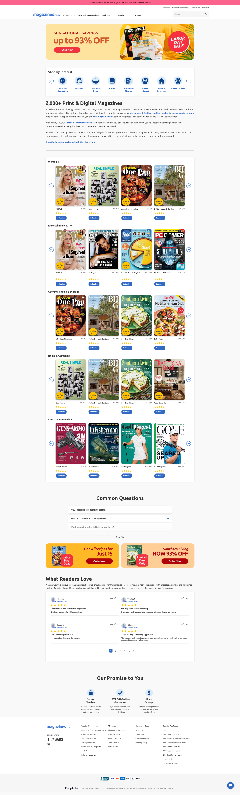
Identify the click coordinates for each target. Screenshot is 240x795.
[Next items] (189, 81)
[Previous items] (51, 81)
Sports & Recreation (60, 419)
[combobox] (191, 14)
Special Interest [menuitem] (125, 15)
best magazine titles (103, 116)
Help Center (140, 730)
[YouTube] (57, 739)
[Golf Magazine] (169, 443)
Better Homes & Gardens (164, 209)
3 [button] (120, 651)
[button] (106, 651)
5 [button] (129, 651)
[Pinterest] (49, 744)
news (191, 113)
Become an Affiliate (170, 763)
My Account (205, 7)
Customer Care (195, 7)
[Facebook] (49, 739)
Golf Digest (126, 467)
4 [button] (124, 651)
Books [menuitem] (138, 15)
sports (182, 113)
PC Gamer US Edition (162, 273)
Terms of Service (114, 738)
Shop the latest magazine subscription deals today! (71, 142)
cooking (156, 113)
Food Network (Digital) (130, 273)
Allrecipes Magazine (129, 209)
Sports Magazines (87, 751)
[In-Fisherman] (103, 443)
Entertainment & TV (60, 225)
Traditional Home (161, 403)
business (173, 113)
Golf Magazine (160, 467)
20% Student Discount (171, 751)
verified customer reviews (79, 122)
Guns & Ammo (61, 467)
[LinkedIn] (61, 739)
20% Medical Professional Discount (176, 738)
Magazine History (114, 734)
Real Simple (93, 209)
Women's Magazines (88, 734)
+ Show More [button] (120, 537)
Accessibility (113, 747)
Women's (53, 161)
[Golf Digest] (136, 443)
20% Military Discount (171, 734)
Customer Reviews (143, 738)
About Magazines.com (116, 730)
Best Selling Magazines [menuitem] (88, 15)
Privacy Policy (121, 788)
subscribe (61, 218)
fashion (148, 113)
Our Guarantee (113, 742)
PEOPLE (59, 209)
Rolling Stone (94, 273)
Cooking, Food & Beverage (63, 291)
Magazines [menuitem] (68, 15)
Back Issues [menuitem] (107, 15)
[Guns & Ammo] (71, 443)
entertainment (135, 113)
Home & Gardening (59, 355)
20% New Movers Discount (173, 755)
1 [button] (110, 651)
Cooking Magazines (88, 742)
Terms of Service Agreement (163, 788)
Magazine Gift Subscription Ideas (93, 730)
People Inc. (98, 788)
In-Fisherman (93, 467)
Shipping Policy (141, 742)
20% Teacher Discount (171, 747)
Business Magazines (88, 755)
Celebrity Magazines (88, 738)
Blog (164, 730)
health (165, 113)
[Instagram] (53, 739)
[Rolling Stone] (103, 249)
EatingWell (158, 339)
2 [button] (115, 651)
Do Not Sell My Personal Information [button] (139, 788)
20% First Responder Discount (174, 742)
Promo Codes (168, 759)
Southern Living (127, 339)
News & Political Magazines (91, 747)
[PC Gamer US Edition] (169, 249)
